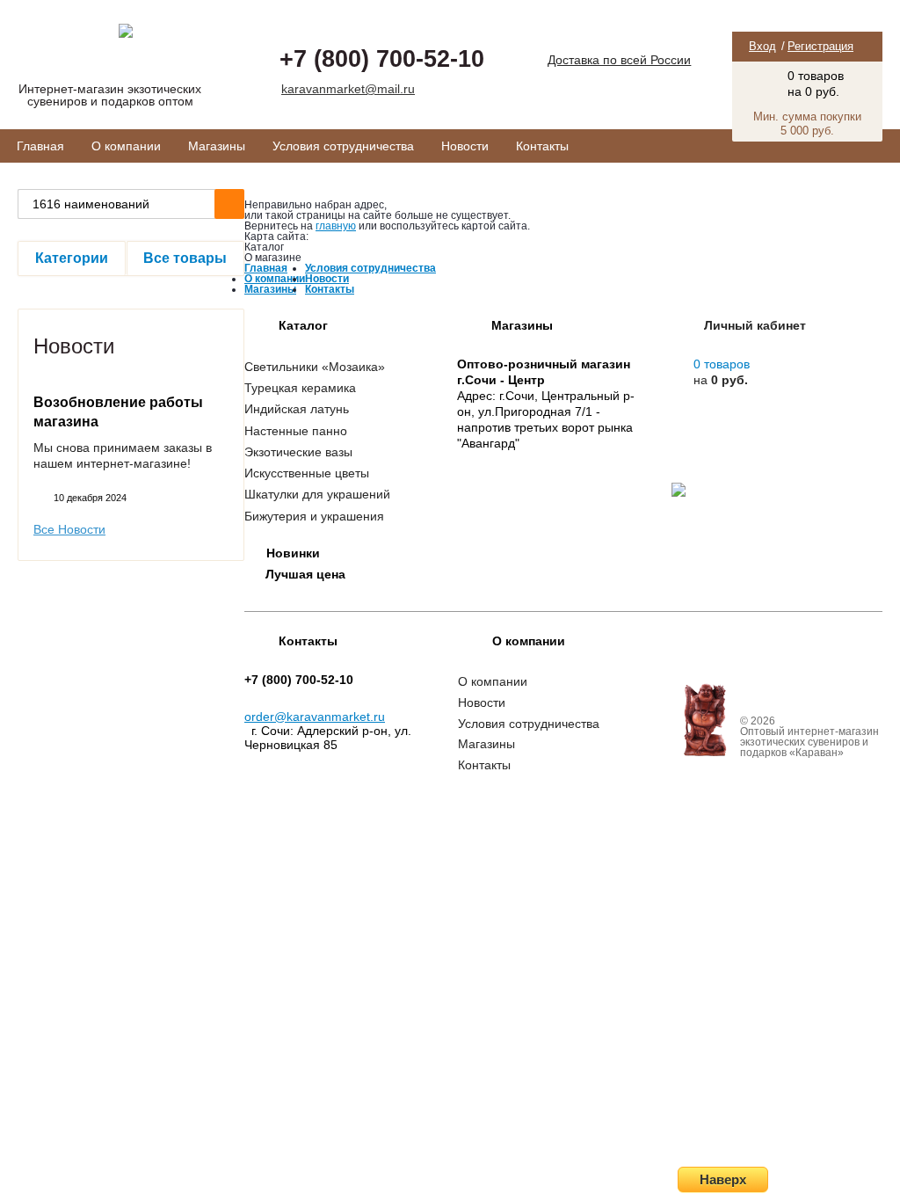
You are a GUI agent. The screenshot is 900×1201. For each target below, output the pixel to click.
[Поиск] (229, 204)
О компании (126, 146)
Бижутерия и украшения (314, 516)
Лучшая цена (305, 574)
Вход (762, 46)
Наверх (723, 1179)
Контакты (542, 146)
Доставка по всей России (619, 60)
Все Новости (69, 529)
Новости (465, 146)
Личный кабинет (755, 325)
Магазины (216, 146)
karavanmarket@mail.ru (348, 89)
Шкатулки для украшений (317, 494)
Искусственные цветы (306, 473)
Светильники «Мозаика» (314, 367)
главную (336, 226)
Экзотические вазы (298, 452)
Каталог (303, 325)
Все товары (185, 258)
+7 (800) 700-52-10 (381, 59)
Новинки (293, 553)
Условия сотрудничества (343, 146)
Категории (71, 258)
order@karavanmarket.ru (314, 717)
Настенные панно (295, 431)
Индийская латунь (296, 409)
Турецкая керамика (300, 388)
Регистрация (820, 46)
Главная (40, 146)
